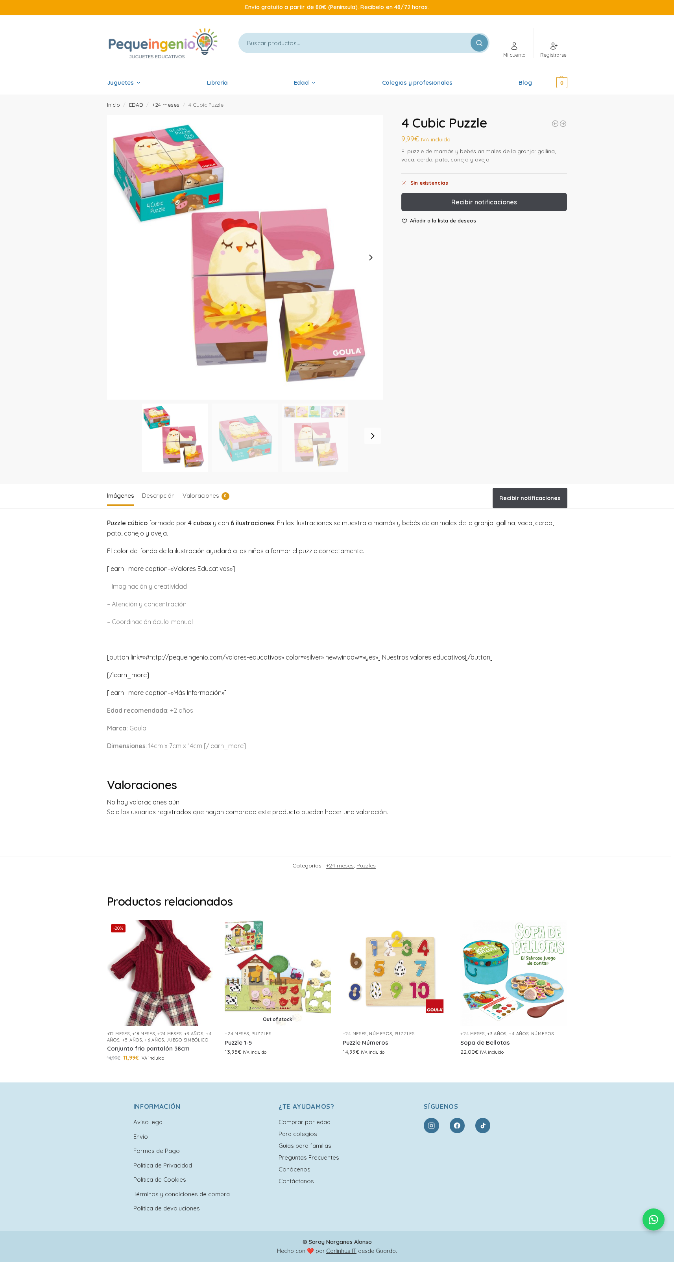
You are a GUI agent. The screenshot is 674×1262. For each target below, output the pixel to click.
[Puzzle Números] (396, 973)
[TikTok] (482, 1125)
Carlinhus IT (341, 1251)
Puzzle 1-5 (238, 1042)
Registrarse (553, 55)
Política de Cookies (159, 1179)
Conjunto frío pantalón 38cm (148, 1048)
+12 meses (118, 1033)
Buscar (479, 43)
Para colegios (298, 1134)
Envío (140, 1136)
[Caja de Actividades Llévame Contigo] (563, 124)
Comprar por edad (305, 1122)
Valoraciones (205, 495)
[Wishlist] (201, 932)
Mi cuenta (514, 55)
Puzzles (366, 865)
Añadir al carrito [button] (159, 1074)
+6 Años (154, 1040)
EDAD (136, 104)
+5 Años (132, 1040)
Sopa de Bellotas (485, 1042)
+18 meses (143, 1033)
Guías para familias (305, 1145)
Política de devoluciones (166, 1208)
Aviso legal (148, 1122)
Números (380, 1033)
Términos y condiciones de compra (181, 1194)
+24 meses (165, 104)
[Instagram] (431, 1125)
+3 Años (193, 1033)
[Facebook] (457, 1125)
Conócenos (294, 1169)
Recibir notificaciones (484, 202)
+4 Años (518, 1033)
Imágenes (120, 495)
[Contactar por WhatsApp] (654, 1219)
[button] (551, 83)
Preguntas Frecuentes (309, 1157)
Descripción (158, 495)
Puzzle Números (365, 1042)
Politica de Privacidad (162, 1165)
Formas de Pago (156, 1151)
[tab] (122, 495)
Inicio (113, 104)
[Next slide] (370, 257)
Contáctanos (296, 1181)
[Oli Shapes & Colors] (555, 124)
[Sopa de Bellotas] (513, 973)
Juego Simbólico (187, 1040)
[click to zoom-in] (245, 257)
